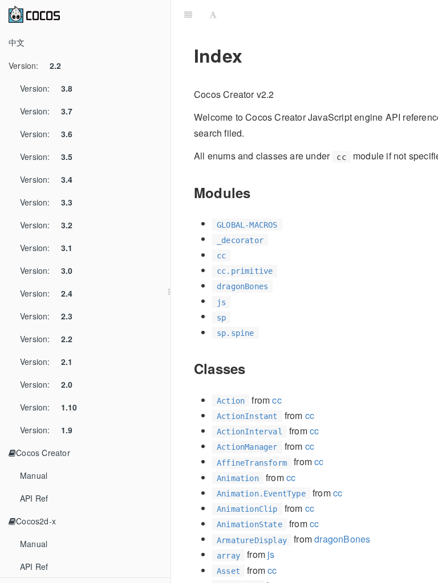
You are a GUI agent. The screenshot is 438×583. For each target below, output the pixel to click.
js (270, 554)
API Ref (34, 498)
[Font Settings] (213, 14)
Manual (33, 475)
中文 (17, 42)
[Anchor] (257, 192)
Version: (35, 65)
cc (276, 400)
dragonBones (342, 538)
